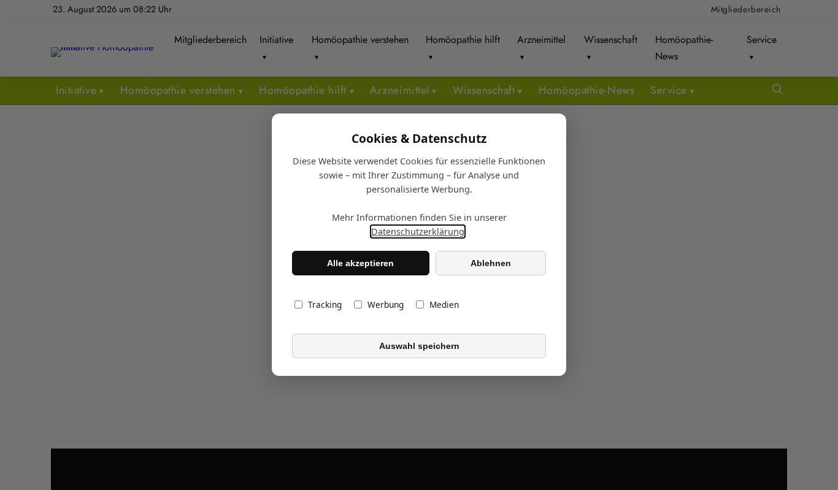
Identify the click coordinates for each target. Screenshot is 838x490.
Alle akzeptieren (360, 263)
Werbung (385, 305)
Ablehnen (491, 263)
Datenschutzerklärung (417, 232)
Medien (444, 305)
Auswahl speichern (419, 346)
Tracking (325, 305)
